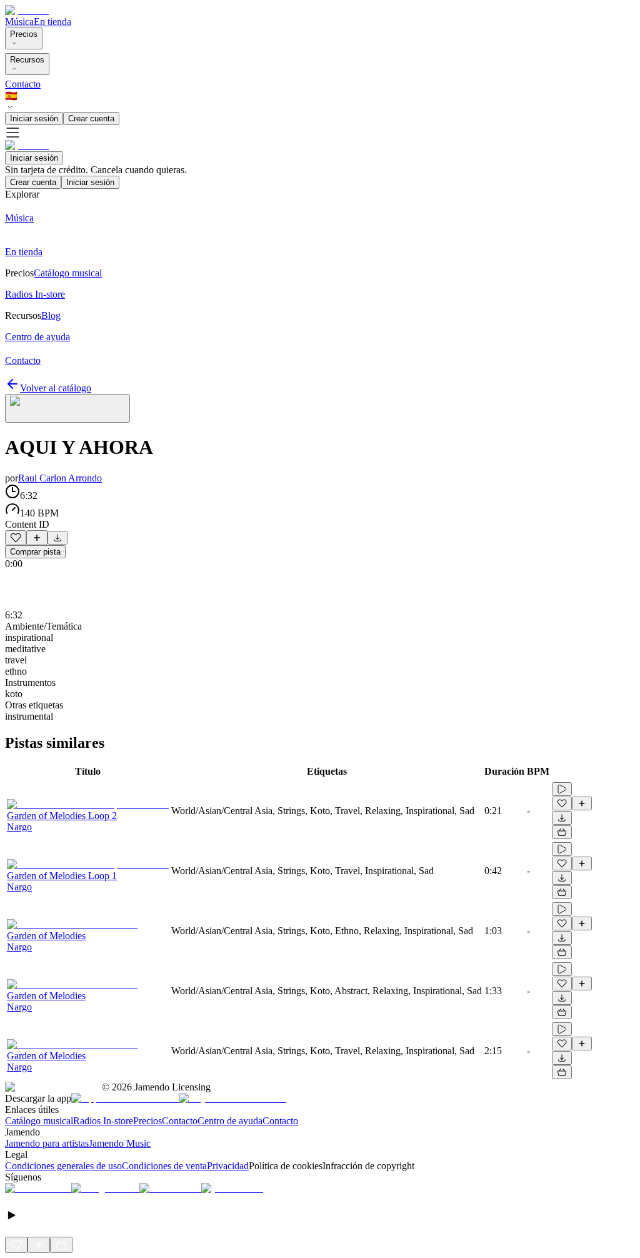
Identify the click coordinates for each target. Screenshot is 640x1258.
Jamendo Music (120, 1143)
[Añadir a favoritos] (15, 537)
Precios (24, 34)
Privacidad (228, 1165)
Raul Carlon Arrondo (60, 478)
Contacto (23, 84)
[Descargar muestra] (58, 538)
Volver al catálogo (55, 388)
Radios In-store (103, 1120)
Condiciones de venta (164, 1165)
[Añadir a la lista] (37, 537)
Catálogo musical (39, 1120)
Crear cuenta (91, 118)
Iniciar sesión (34, 118)
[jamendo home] (27, 10)
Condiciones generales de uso (63, 1165)
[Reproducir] (562, 789)
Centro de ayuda (230, 1120)
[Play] (67, 408)
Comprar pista (35, 551)
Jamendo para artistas (47, 1143)
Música (19, 21)
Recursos (27, 59)
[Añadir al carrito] (562, 832)
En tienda (52, 21)
